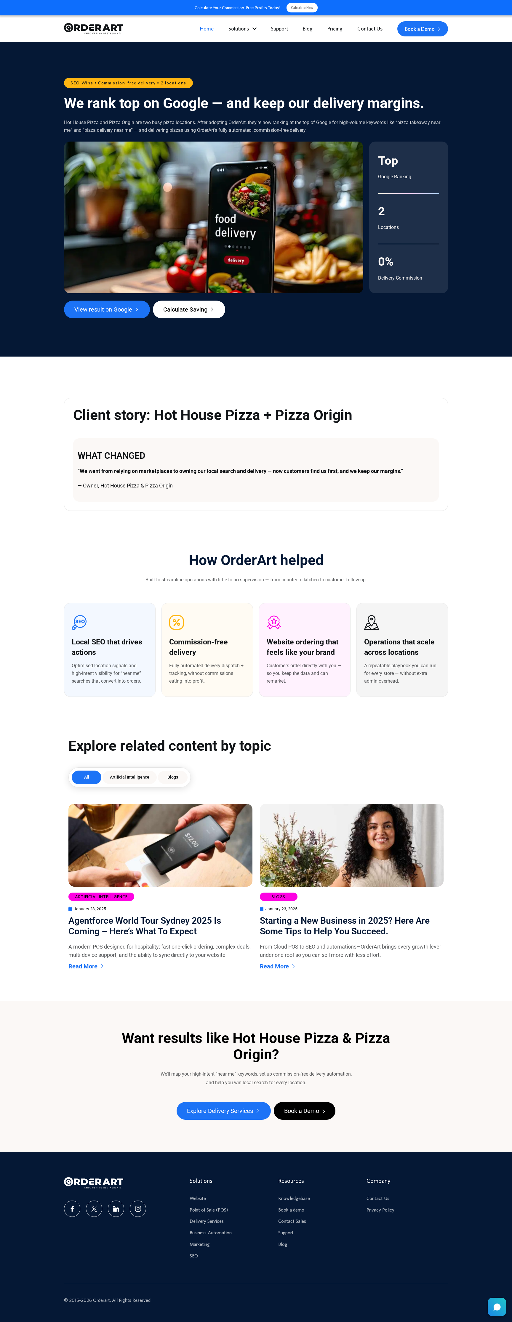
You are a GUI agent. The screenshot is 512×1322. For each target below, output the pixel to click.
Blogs (172, 777)
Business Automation (211, 1232)
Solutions (238, 28)
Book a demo (291, 1209)
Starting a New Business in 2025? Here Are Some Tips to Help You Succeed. (345, 925)
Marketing (200, 1244)
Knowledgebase (294, 1198)
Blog (308, 28)
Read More (82, 966)
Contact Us (370, 28)
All (86, 777)
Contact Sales (292, 1221)
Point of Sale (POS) (209, 1209)
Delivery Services (207, 1221)
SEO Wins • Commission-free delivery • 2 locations (128, 82)
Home (207, 28)
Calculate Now (302, 7)
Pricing (335, 28)
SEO (194, 1255)
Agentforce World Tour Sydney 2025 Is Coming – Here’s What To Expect (144, 925)
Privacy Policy (380, 1209)
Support (279, 28)
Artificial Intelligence (129, 777)
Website (198, 1198)
